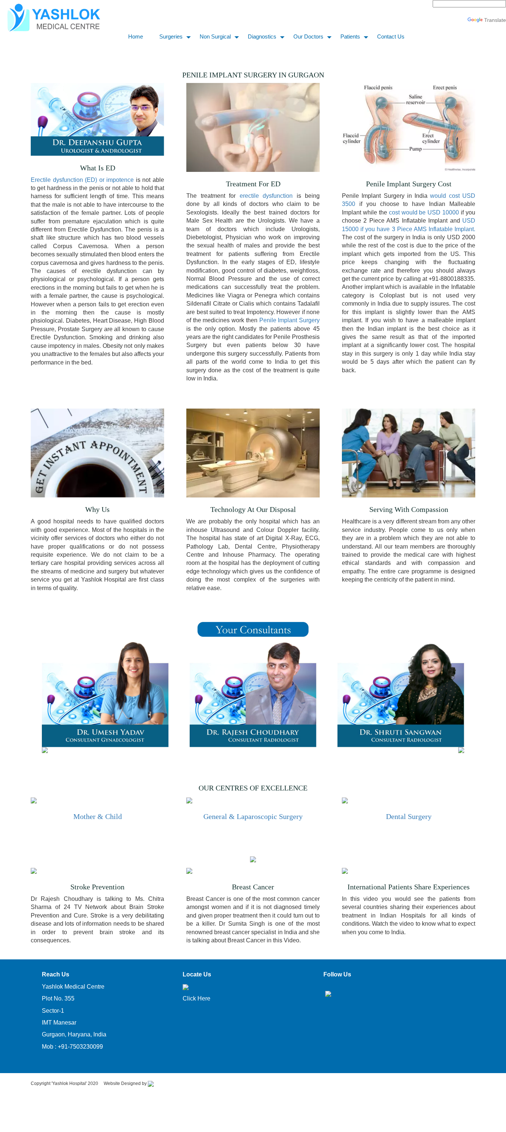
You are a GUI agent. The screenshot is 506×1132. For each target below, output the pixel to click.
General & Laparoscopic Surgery (253, 816)
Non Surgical (215, 36)
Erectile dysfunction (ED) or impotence (82, 180)
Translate (495, 20)
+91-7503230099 (80, 1046)
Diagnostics (262, 36)
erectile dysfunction (266, 196)
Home (135, 36)
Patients (350, 36)
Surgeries (171, 36)
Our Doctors (308, 36)
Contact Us (391, 36)
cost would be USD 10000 (423, 212)
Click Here (196, 998)
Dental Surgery (409, 816)
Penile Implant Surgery (289, 320)
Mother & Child (97, 816)
